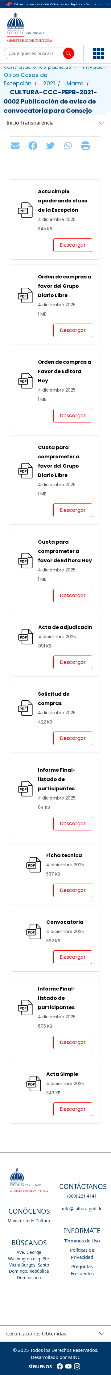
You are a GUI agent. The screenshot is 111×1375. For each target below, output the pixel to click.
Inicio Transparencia (30, 122)
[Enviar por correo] (17, 145)
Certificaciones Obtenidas (36, 1333)
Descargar (73, 244)
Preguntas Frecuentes (82, 1269)
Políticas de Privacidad (82, 1253)
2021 (49, 83)
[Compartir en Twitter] (52, 145)
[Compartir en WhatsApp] (69, 145)
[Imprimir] (87, 145)
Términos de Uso (82, 1240)
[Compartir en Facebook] (34, 145)
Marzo (75, 83)
